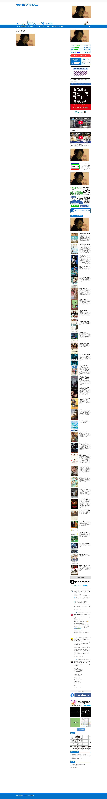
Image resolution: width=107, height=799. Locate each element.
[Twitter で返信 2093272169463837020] (74, 687)
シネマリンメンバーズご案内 (57, 26)
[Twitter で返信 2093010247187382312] (74, 656)
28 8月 (82, 617)
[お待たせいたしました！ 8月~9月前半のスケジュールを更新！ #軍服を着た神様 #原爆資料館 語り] (86, 722)
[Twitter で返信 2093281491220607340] (74, 634)
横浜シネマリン (77, 589)
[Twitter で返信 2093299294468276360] (74, 609)
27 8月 (82, 641)
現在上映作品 (23, 26)
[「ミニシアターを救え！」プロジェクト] (75, 166)
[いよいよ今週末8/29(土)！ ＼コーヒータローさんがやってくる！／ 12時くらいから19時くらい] (86, 712)
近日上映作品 (30, 26)
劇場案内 (48, 26)
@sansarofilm (77, 617)
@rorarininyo (77, 641)
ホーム (18, 26)
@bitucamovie (76, 664)
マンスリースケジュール (39, 26)
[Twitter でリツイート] (76, 612)
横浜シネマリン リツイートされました (84, 612)
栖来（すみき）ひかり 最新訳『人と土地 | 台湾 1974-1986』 (81, 640)
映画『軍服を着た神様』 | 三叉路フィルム (81, 615)
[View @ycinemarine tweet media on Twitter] (89, 606)
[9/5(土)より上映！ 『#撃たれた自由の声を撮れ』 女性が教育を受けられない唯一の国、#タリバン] (75, 712)
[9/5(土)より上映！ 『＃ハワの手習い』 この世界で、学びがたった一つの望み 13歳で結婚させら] (75, 722)
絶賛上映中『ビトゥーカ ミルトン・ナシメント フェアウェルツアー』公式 (82, 662)
